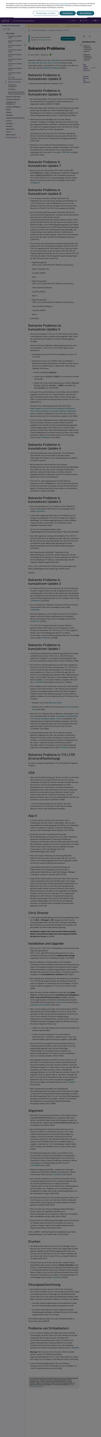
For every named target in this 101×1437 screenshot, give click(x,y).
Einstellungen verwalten (46, 13)
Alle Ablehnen (85, 13)
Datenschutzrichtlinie (62, 3)
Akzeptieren (68, 13)
